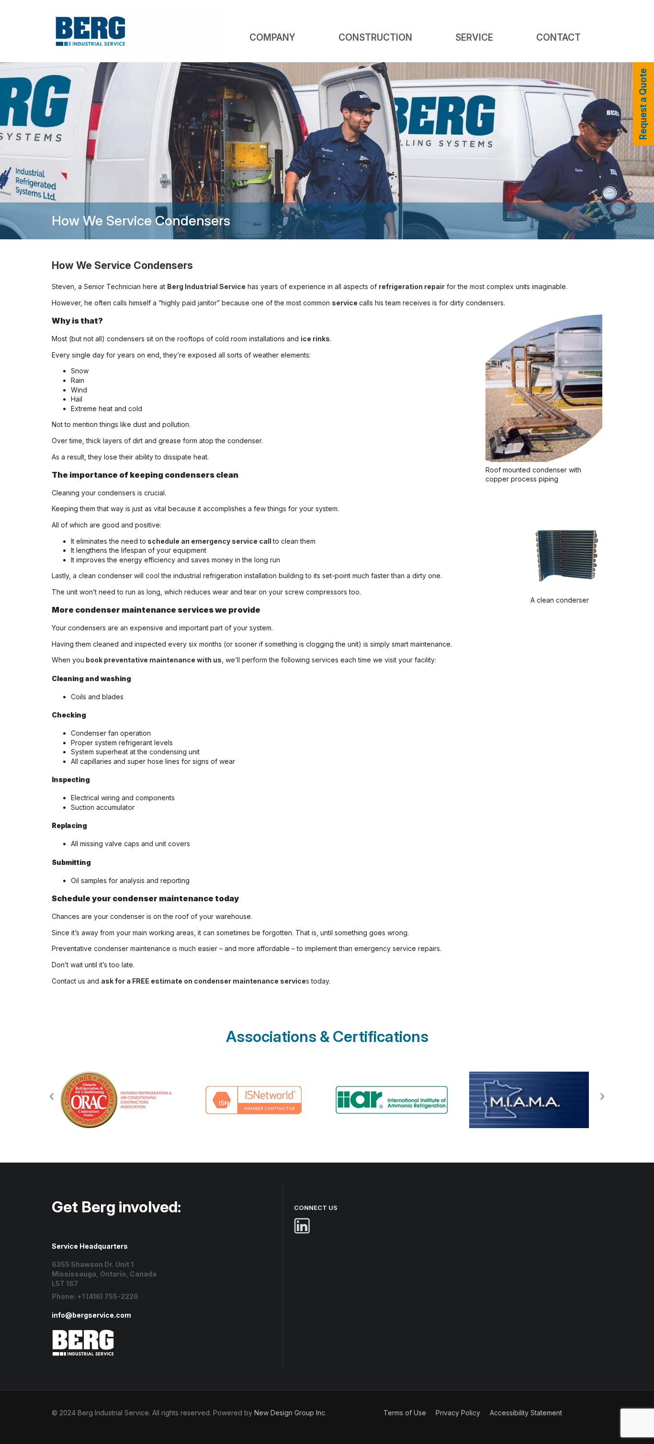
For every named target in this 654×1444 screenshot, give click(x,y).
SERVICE (474, 37)
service (345, 303)
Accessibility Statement (526, 1413)
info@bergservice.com (91, 1315)
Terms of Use (404, 1413)
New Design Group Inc (289, 1413)
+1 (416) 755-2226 (107, 1296)
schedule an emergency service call (209, 541)
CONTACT (558, 37)
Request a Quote (643, 104)
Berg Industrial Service (206, 286)
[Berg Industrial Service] (83, 1334)
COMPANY (272, 37)
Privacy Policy (458, 1413)
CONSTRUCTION (375, 37)
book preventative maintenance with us (154, 660)
